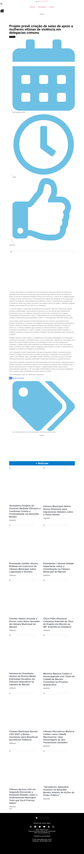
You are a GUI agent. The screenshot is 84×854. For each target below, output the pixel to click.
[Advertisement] (42, 17)
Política (12, 36)
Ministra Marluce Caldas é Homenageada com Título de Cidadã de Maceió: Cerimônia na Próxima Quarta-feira (59, 679)
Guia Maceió (42, 7)
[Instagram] (31, 827)
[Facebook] (35, 827)
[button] (1, 3)
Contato (51, 7)
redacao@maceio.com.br (44, 839)
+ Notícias (42, 463)
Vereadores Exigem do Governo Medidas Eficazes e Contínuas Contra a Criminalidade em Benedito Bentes (25, 511)
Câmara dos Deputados (22, 432)
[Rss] (49, 827)
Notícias (32, 7)
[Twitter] (40, 827)
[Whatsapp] (53, 827)
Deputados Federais (45, 432)
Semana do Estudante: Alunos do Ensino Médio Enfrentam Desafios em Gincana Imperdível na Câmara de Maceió (22, 679)
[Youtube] (44, 827)
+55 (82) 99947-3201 (45, 841)
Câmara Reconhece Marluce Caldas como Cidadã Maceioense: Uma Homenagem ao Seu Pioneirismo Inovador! (58, 737)
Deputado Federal (34, 432)
